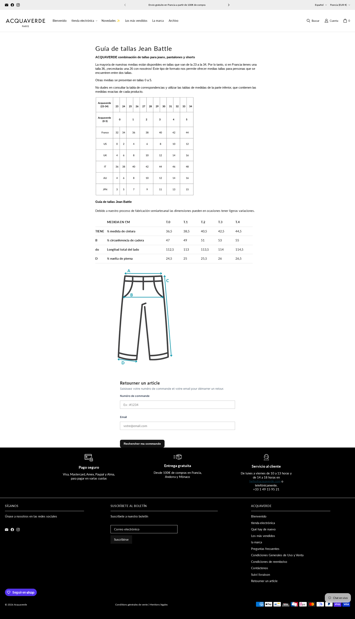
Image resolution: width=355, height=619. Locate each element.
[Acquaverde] (25, 21)
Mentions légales (159, 604)
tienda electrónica (263, 523)
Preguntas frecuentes (265, 548)
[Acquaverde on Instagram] (18, 5)
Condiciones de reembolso (269, 561)
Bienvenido (258, 516)
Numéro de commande (135, 395)
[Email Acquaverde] (6, 5)
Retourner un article (264, 581)
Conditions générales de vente (131, 604)
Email (123, 417)
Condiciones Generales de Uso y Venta (277, 555)
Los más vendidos (263, 536)
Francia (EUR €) (338, 4)
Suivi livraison (260, 574)
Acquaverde (20, 604)
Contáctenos (259, 568)
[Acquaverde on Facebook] (12, 5)
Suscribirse (121, 539)
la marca (256, 542)
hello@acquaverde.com (265, 481)
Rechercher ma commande (142, 443)
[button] (84, 20)
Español (319, 4)
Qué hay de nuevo (263, 529)
